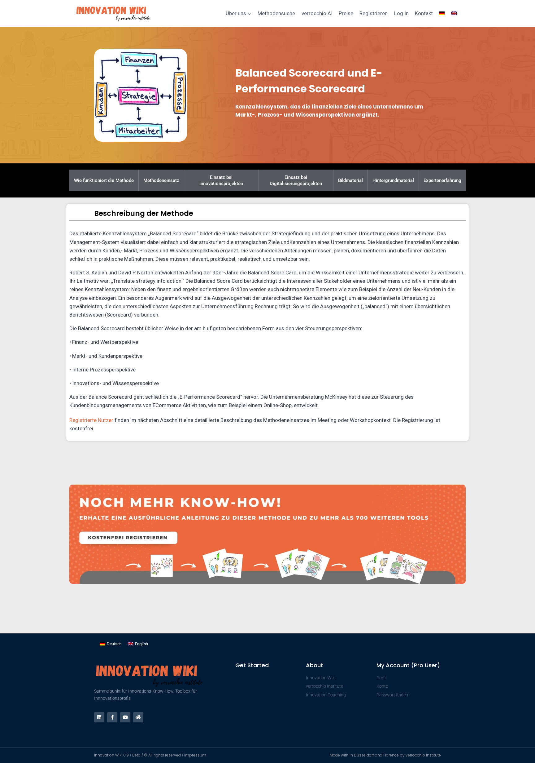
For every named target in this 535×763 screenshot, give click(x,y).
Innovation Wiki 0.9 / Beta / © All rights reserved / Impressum (150, 755)
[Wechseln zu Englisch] (454, 13)
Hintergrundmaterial (393, 180)
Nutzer (105, 420)
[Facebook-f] (112, 717)
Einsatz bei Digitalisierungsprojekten (296, 180)
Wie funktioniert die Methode (104, 180)
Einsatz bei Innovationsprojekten (221, 180)
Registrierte (83, 420)
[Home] (138, 717)
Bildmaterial (350, 180)
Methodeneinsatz (161, 180)
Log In (401, 13)
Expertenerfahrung (442, 180)
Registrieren (373, 13)
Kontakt (424, 13)
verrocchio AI (317, 13)
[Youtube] (125, 717)
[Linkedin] (99, 717)
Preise (346, 13)
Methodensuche (276, 13)
